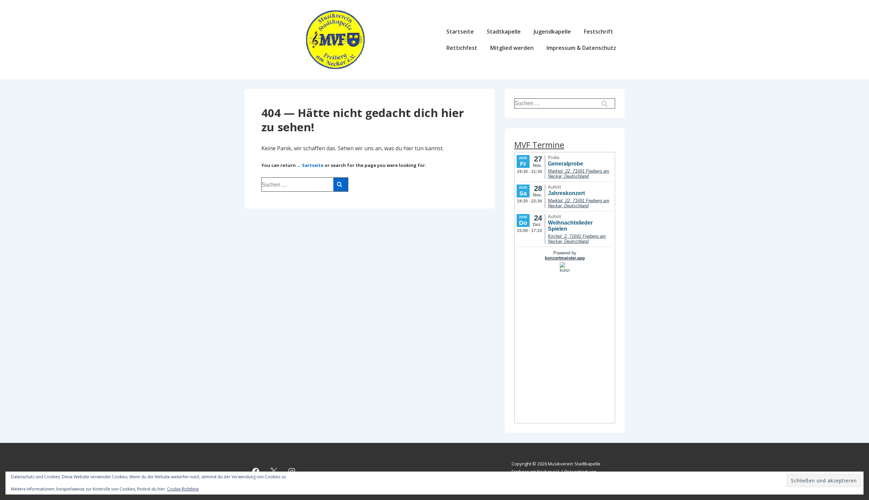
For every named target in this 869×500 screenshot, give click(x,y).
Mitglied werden (512, 48)
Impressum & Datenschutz (581, 48)
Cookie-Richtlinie (183, 489)
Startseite (460, 31)
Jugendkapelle (552, 31)
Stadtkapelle (504, 31)
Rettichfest (461, 48)
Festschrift (598, 31)
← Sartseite (310, 165)
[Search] (340, 184)
